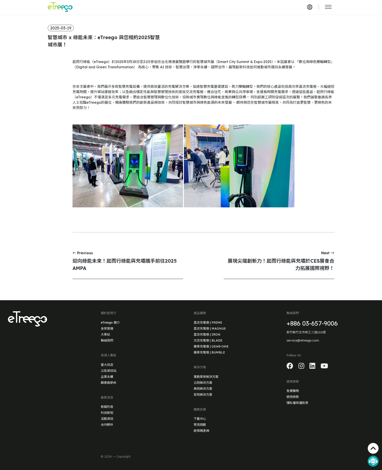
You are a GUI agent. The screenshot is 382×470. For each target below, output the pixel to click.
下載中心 (200, 419)
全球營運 (107, 329)
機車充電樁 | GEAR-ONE (211, 346)
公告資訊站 (108, 371)
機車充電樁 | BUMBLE (209, 352)
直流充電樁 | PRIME (208, 323)
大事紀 (105, 334)
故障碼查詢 (201, 431)
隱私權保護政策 (297, 403)
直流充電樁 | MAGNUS (210, 329)
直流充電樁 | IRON (207, 334)
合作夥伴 (107, 425)
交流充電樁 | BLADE (208, 340)
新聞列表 (107, 407)
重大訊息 (107, 365)
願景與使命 (108, 383)
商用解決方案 (203, 389)
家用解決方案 (203, 395)
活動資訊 (107, 419)
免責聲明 (292, 391)
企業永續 (107, 377)
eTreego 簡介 (110, 323)
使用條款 (292, 397)
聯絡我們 (107, 340)
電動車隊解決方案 (206, 377)
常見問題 (200, 425)
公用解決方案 (203, 383)
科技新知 (107, 413)
